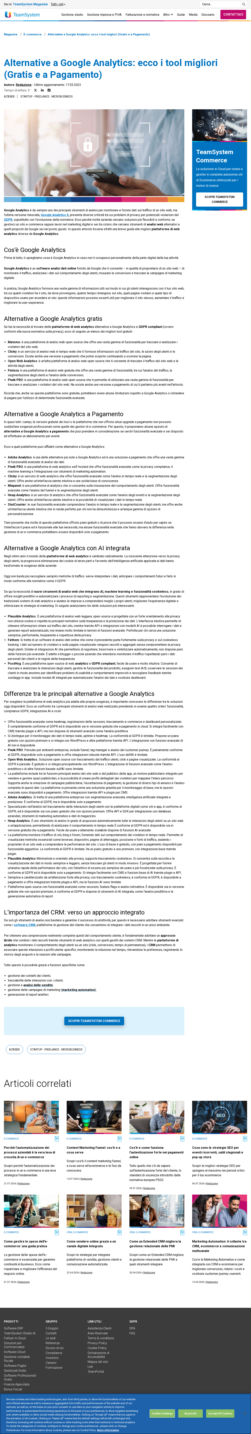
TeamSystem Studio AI (20, 1333)
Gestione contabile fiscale (17, 1359)
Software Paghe (15, 1366)
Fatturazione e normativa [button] (142, 15)
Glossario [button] (208, 15)
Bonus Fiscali (13, 1389)
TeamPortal (96, 1371)
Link (90, 1367)
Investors (52, 1358)
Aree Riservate (98, 1333)
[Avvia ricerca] (244, 4)
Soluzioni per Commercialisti (14, 1345)
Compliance (54, 1353)
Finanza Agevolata (16, 1384)
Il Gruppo (52, 1328)
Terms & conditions (101, 1338)
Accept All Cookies (220, 1413)
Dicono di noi (55, 1348)
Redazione (24, 85)
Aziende (9, 96)
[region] (125, 1414)
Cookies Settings (162, 1413)
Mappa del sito (98, 1362)
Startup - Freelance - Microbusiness (46, 96)
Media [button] (193, 15)
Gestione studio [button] (72, 15)
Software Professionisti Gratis (20, 1377)
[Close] (244, 1413)
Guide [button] (181, 15)
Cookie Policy (97, 1348)
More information (108, 1429)
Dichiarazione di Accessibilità (98, 1355)
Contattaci (233, 14)
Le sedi (50, 1338)
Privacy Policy (97, 1343)
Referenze (53, 1343)
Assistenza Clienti (99, 1328)
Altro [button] (166, 15)
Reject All (190, 1413)
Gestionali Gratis (15, 1370)
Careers (51, 1363)
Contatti (51, 1333)
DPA (132, 1328)
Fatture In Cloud (15, 1338)
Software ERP (13, 1328)
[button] (58, 4)
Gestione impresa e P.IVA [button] (104, 15)
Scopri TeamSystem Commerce (94, 1021)
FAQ (132, 1333)
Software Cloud (14, 1352)
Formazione (54, 1368)
